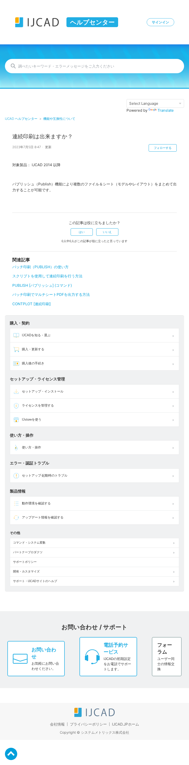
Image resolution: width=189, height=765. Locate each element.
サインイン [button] (160, 22)
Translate (166, 110)
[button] (174, 335)
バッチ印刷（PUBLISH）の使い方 (40, 267)
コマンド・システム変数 (29, 542)
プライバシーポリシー (88, 724)
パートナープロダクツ (28, 552)
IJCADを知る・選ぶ (36, 335)
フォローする (163, 148)
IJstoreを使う (31, 419)
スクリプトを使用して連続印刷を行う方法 (47, 276)
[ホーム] (94, 715)
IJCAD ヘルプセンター (21, 119)
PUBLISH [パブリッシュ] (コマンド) (42, 285)
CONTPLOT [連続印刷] (31, 304)
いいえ (107, 232)
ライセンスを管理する (38, 405)
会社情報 (57, 724)
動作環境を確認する (36, 503)
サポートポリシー (25, 562)
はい (82, 232)
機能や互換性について (59, 119)
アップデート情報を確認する (42, 517)
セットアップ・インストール (42, 391)
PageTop (11, 754)
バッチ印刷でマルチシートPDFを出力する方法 (51, 294)
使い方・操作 (31, 447)
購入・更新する (33, 349)
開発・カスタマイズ (26, 571)
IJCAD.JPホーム (125, 724)
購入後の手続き (33, 363)
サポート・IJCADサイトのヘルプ (35, 581)
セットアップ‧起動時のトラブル (44, 475)
